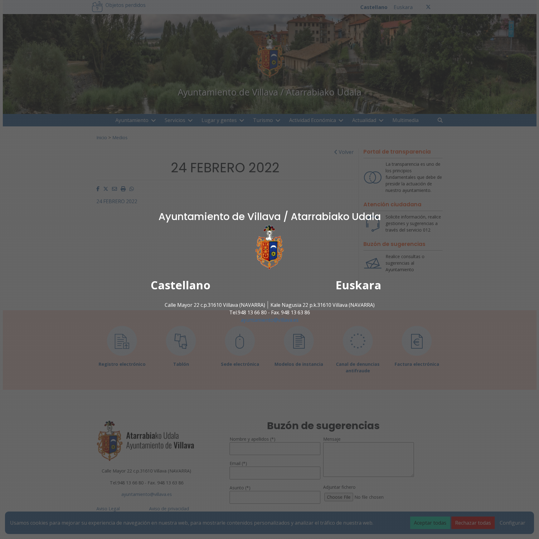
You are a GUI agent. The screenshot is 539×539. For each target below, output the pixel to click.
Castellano (181, 285)
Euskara (358, 285)
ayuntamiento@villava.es (270, 319)
